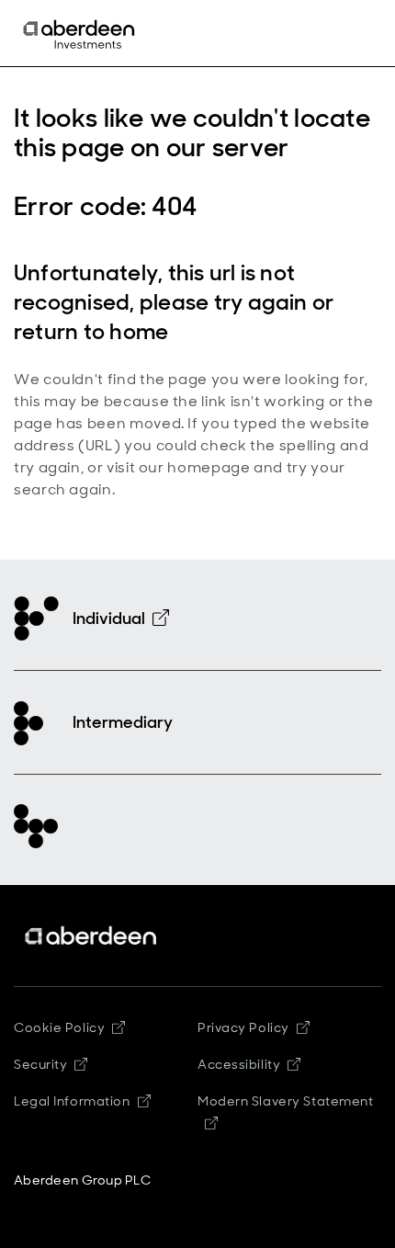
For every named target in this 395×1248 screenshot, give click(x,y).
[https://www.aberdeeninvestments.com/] (92, 936)
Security (40, 1064)
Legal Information (72, 1101)
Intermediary (123, 722)
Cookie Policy (59, 1027)
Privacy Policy (243, 1027)
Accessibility (239, 1064)
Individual (109, 618)
